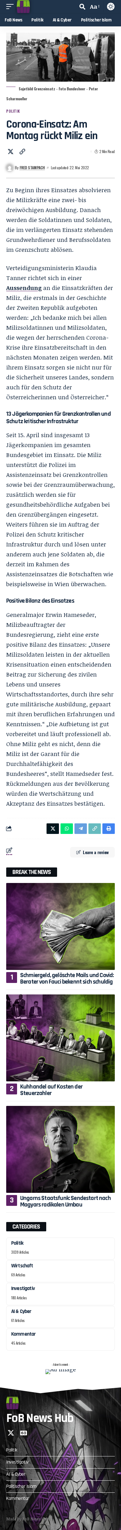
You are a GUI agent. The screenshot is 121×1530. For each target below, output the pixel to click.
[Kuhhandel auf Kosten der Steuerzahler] (60, 1037)
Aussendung (24, 288)
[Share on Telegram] (80, 828)
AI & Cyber (21, 1311)
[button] (11, 6)
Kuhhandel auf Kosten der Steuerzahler (51, 1090)
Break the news (31, 872)
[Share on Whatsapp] (66, 828)
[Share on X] (10, 151)
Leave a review (96, 852)
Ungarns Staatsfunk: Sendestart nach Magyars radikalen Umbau (65, 1201)
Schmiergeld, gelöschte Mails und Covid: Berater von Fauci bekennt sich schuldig (67, 978)
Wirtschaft (22, 1265)
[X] (11, 1433)
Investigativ (23, 1288)
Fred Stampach (32, 167)
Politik (13, 111)
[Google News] (24, 1433)
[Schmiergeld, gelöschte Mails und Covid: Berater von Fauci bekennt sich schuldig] (60, 926)
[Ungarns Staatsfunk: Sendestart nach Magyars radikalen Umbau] (60, 1149)
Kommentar (23, 1334)
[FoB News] (23, 6)
